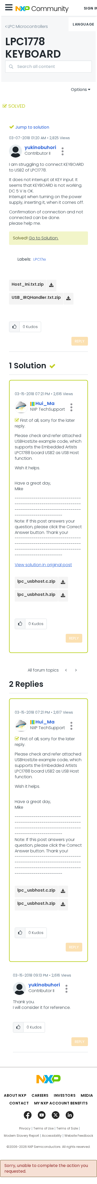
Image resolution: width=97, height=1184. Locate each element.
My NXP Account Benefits (61, 1103)
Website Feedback (78, 1135)
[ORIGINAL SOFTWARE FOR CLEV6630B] (66, 670)
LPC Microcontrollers (28, 26)
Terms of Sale (67, 1128)
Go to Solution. (43, 238)
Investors (65, 1095)
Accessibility (52, 1135)
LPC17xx (39, 259)
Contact (19, 1103)
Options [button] (79, 89)
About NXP (15, 1095)
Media (87, 1095)
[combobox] (48, 66)
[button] (62, 151)
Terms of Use (43, 1128)
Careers (40, 1095)
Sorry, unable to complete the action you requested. (46, 1168)
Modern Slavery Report (21, 1135)
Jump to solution (32, 127)
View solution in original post (43, 565)
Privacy (25, 1128)
